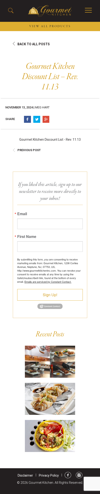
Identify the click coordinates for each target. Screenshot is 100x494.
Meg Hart (42, 107)
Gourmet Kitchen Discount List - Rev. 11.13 (50, 139)
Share (10, 119)
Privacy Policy (49, 475)
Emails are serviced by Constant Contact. (47, 281)
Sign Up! (50, 294)
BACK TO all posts (33, 44)
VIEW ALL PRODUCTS (50, 26)
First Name (26, 236)
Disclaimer (25, 475)
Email (22, 214)
